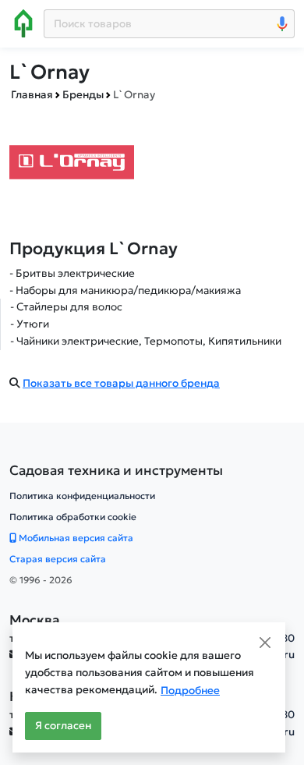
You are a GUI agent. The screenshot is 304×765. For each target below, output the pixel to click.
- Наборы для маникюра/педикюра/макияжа (125, 290)
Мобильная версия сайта (74, 538)
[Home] (23, 23)
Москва (34, 620)
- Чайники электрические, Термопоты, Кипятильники (145, 341)
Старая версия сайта (57, 559)
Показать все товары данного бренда (121, 383)
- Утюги (29, 324)
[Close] (265, 642)
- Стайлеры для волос (66, 306)
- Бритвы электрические (72, 273)
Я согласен (63, 725)
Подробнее (190, 690)
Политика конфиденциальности (82, 495)
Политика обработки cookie (72, 516)
